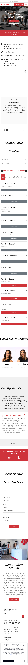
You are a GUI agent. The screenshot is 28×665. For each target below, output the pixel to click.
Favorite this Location (15, 11)
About (6, 628)
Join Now (14, 34)
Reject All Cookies (19, 661)
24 (20, 130)
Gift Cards (17, 628)
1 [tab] (11, 443)
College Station (15, 1)
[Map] (14, 79)
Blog (15, 629)
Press (16, 631)
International (8, 631)
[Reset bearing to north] (25, 75)
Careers (6, 633)
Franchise (7, 629)
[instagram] (9, 458)
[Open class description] (26, 184)
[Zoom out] (25, 73)
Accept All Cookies (8, 661)
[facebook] (19, 458)
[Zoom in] (25, 70)
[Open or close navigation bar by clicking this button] (26, 4)
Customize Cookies (14, 658)
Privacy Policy (10, 654)
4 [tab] (16, 443)
